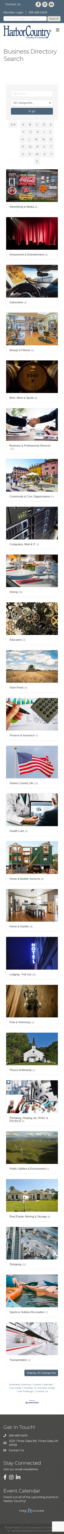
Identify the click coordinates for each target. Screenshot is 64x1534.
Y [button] (51, 154)
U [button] (23, 154)
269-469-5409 (37, 12)
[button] (41, 1373)
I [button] (44, 132)
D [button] (44, 124)
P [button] (23, 146)
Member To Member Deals (39, 1387)
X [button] (45, 154)
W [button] (37, 154)
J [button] (50, 132)
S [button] (44, 146)
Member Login (13, 12)
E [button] (51, 124)
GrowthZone (49, 1530)
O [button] (51, 139)
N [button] (43, 139)
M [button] (36, 139)
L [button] (29, 139)
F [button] (24, 132)
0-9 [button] (13, 124)
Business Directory (20, 1384)
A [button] (23, 124)
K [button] (23, 139)
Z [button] (37, 161)
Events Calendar (43, 1384)
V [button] (30, 154)
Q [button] (30, 146)
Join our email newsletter (20, 1469)
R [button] (37, 146)
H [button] (38, 132)
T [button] (51, 146)
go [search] (33, 111)
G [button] (31, 132)
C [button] (37, 124)
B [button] (30, 124)
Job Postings (25, 1391)
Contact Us (12, 4)
